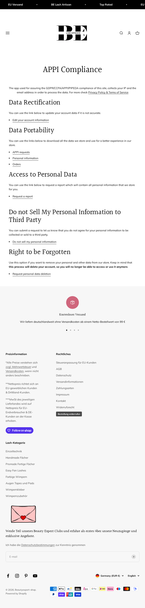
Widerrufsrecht (65, 407)
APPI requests (21, 152)
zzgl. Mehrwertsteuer (18, 366)
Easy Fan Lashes (16, 470)
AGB (59, 369)
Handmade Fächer (17, 457)
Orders (17, 164)
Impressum (62, 394)
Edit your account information (31, 120)
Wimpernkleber (15, 489)
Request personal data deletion (32, 274)
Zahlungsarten (65, 388)
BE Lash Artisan (56, 4)
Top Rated (100, 4)
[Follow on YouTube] (35, 575)
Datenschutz (63, 375)
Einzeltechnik (14, 451)
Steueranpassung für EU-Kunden (76, 362)
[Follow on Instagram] (17, 575)
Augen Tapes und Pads (20, 483)
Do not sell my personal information (34, 241)
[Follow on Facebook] (8, 575)
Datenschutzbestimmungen (38, 545)
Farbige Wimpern (16, 476)
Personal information (25, 158)
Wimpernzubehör (16, 496)
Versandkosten (15, 371)
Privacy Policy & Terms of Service (108, 92)
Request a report (23, 196)
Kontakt (61, 401)
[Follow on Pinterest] (26, 575)
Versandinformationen (69, 381)
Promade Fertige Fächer (20, 464)
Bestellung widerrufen (69, 414)
